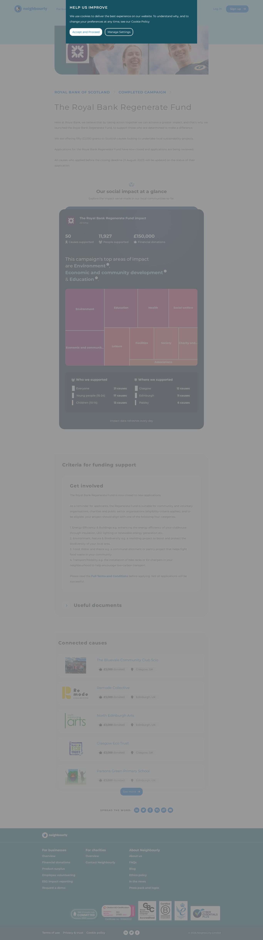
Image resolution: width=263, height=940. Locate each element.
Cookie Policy (140, 21)
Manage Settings (119, 32)
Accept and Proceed (86, 32)
